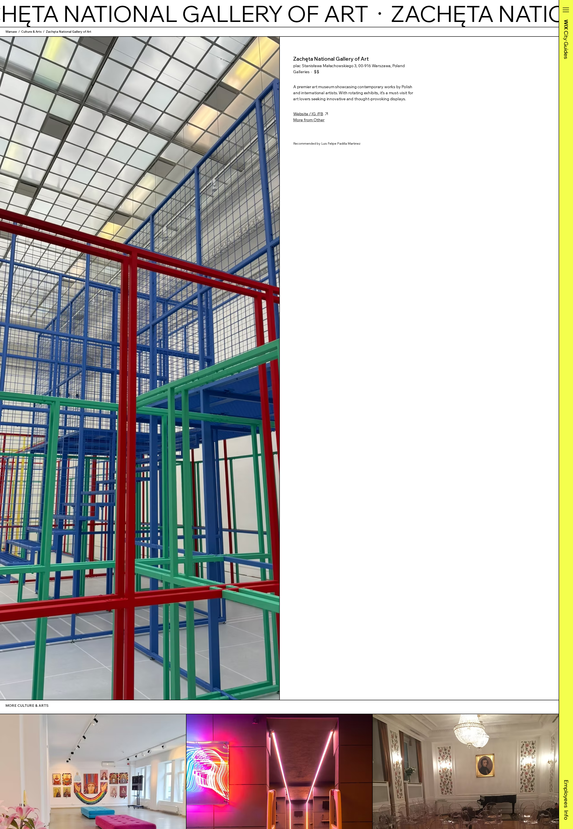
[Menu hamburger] (565, 9)
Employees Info (566, 800)
